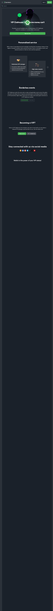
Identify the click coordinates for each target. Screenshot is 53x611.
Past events (31, 100)
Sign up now (28, 33)
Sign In (44, 2)
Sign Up (49, 2)
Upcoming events (24, 100)
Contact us (32, 133)
